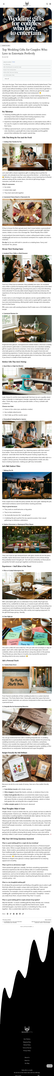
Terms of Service (27, 1047)
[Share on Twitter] (10, 913)
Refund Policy (27, 1045)
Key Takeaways (6, 64)
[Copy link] (23, 913)
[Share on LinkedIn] (13, 913)
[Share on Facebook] (7, 913)
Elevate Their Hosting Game (9, 69)
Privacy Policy (27, 1050)
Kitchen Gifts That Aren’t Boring (10, 72)
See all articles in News (26, 926)
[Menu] (3, 3)
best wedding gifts (11, 98)
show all (7, 78)
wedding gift (6, 237)
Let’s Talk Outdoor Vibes (8, 75)
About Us (27, 1060)
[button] (47, 3)
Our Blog (27, 1063)
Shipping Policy (27, 1042)
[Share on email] (19, 913)
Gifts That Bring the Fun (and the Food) (12, 67)
